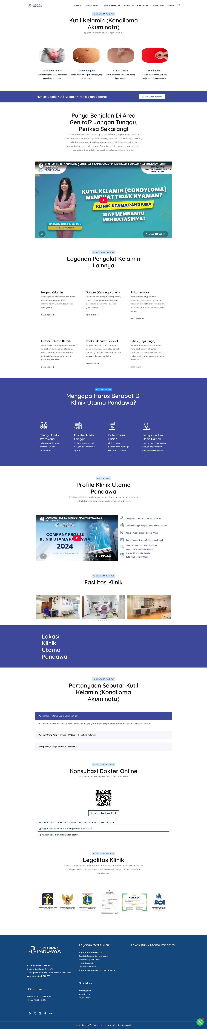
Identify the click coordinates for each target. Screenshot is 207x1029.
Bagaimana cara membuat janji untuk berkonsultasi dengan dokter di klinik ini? (78, 822)
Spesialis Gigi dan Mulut (89, 959)
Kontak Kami (84, 994)
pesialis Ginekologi (88, 966)
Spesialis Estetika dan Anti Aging (93, 956)
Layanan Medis (91, 5)
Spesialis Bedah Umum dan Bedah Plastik (97, 970)
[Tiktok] (45, 1013)
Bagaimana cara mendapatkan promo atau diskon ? (67, 828)
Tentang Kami (158, 5)
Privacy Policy (85, 998)
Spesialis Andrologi (87, 963)
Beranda (77, 5)
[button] (39, 607)
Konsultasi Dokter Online (136, 5)
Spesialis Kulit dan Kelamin (90, 952)
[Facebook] (29, 1013)
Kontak (170, 5)
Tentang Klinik (85, 990)
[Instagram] (40, 1013)
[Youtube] (50, 1013)
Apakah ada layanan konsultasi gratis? (60, 834)
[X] (35, 1013)
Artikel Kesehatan (112, 5)
